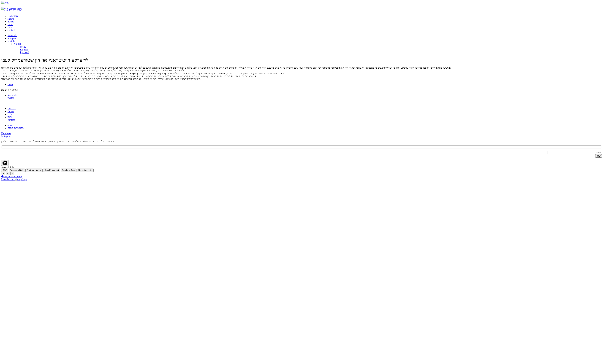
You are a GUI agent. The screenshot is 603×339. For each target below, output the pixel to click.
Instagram (6, 136)
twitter (11, 98)
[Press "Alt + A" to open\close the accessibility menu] (4, 163)
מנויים (10, 24)
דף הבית (12, 108)
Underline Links (85, 170)
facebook (12, 35)
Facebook (6, 133)
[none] (308, 48)
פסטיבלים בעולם (16, 128)
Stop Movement (51, 170)
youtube (12, 41)
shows (11, 18)
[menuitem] (18, 44)
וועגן (10, 27)
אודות (10, 84)
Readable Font (68, 170)
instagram (12, 38)
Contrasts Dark (17, 170)
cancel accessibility (12, 176)
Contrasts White (34, 170)
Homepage (13, 16)
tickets (11, 21)
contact (11, 30)
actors (10, 125)
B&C (5, 170)
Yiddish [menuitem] (18, 44)
